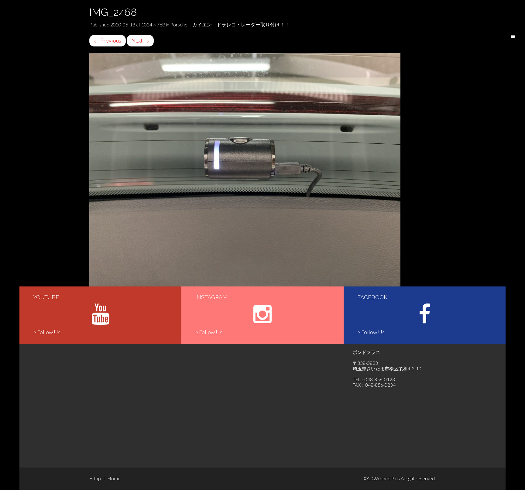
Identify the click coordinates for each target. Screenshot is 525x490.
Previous (107, 40)
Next (140, 40)
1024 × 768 (153, 24)
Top (96, 478)
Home (114, 478)
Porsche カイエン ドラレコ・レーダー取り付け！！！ (232, 24)
